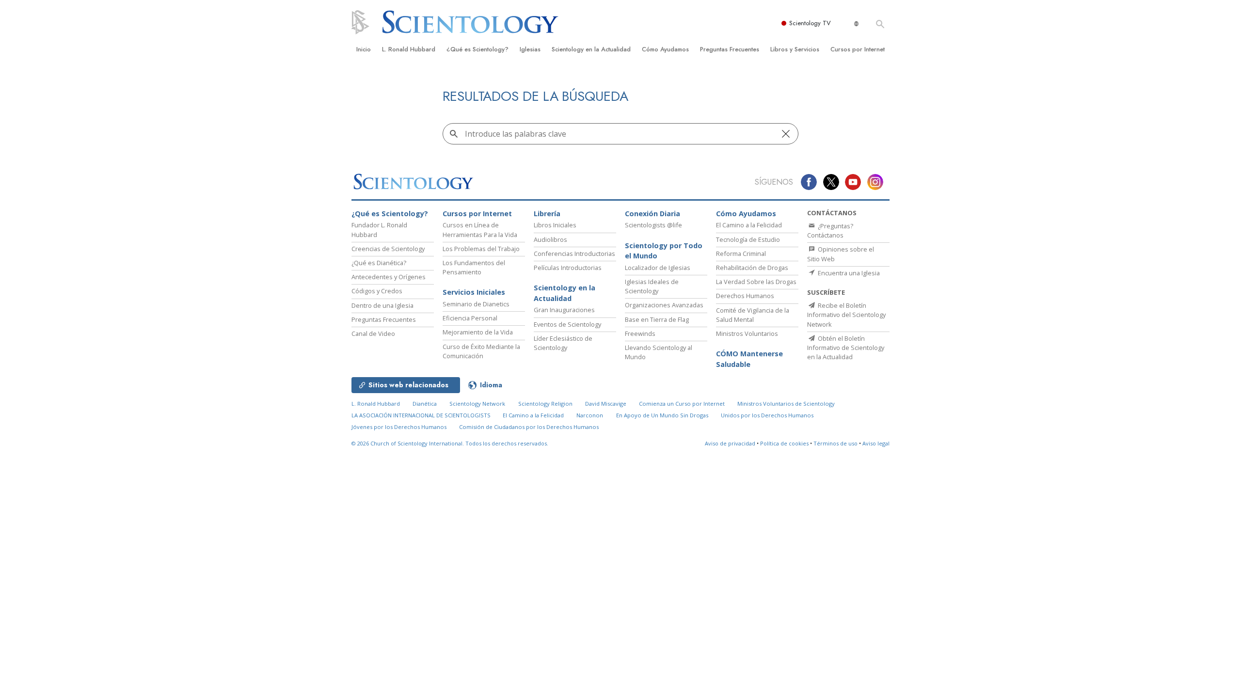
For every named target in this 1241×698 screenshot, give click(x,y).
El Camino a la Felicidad (749, 225)
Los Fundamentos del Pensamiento (474, 267)
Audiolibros (550, 239)
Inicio (363, 49)
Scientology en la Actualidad (591, 49)
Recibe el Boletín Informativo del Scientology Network (846, 314)
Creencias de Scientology (388, 248)
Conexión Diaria (652, 213)
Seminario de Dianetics (476, 304)
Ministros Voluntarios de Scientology (786, 403)
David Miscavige (605, 403)
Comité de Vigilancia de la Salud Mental (752, 315)
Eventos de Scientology (567, 324)
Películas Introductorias (568, 267)
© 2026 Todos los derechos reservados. (449, 443)
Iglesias (530, 49)
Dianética (425, 403)
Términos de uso (835, 443)
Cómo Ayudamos (665, 49)
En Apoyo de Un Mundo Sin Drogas (662, 415)
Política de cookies (784, 443)
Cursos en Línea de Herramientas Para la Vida (480, 229)
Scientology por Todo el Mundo (663, 251)
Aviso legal (876, 443)
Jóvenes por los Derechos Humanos (398, 426)
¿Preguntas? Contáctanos (830, 230)
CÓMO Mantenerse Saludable (749, 359)
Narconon (589, 415)
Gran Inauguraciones (564, 309)
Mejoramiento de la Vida (478, 332)
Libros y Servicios (794, 49)
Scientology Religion (545, 403)
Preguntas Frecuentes (729, 49)
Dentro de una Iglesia (382, 305)
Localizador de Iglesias (657, 267)
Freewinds (640, 333)
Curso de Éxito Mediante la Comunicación (481, 351)
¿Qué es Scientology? (477, 49)
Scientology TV (810, 23)
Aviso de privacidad (730, 443)
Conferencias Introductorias (574, 253)
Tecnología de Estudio (748, 239)
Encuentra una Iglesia (848, 273)
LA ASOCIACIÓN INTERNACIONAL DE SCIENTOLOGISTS (421, 415)
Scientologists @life (653, 225)
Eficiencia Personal (470, 318)
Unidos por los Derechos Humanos (767, 415)
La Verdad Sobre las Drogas (756, 281)
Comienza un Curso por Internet (682, 403)
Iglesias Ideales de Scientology (652, 286)
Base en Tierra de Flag (657, 319)
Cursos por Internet (857, 49)
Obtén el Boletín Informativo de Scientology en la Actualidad (845, 347)
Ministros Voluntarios (747, 333)
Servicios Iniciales (474, 292)
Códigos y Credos (376, 290)
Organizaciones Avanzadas (664, 305)
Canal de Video (373, 333)
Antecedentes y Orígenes (388, 276)
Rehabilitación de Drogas (752, 267)
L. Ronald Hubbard (408, 49)
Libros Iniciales (555, 225)
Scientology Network (477, 403)
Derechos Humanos (745, 295)
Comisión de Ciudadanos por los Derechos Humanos (529, 426)
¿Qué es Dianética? (378, 262)
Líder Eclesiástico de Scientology (563, 343)
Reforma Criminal (741, 253)
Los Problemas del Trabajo (481, 248)
